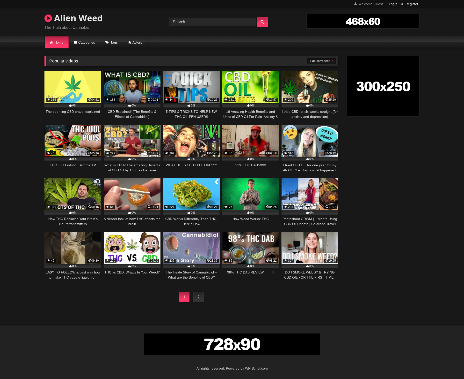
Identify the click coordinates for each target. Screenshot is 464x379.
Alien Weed (77, 18)
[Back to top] (449, 364)
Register (412, 4)
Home (59, 42)
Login (393, 4)
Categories (86, 42)
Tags (114, 42)
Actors (137, 42)
